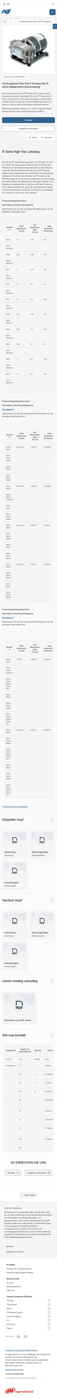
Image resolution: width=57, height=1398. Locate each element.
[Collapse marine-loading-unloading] (52, 981)
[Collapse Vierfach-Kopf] (52, 900)
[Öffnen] (52, 12)
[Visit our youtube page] (25, 1336)
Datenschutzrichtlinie (14, 1369)
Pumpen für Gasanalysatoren (19, 1269)
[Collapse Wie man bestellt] (52, 1035)
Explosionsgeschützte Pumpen (20, 1272)
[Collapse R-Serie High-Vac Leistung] (52, 151)
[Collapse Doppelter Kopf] (52, 819)
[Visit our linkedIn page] (18, 1336)
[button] (28, 151)
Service (10, 1283)
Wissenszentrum (14, 1286)
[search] (53, 4)
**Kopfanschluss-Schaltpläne (15, 806)
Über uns (11, 1290)
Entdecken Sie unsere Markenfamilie (21, 1350)
